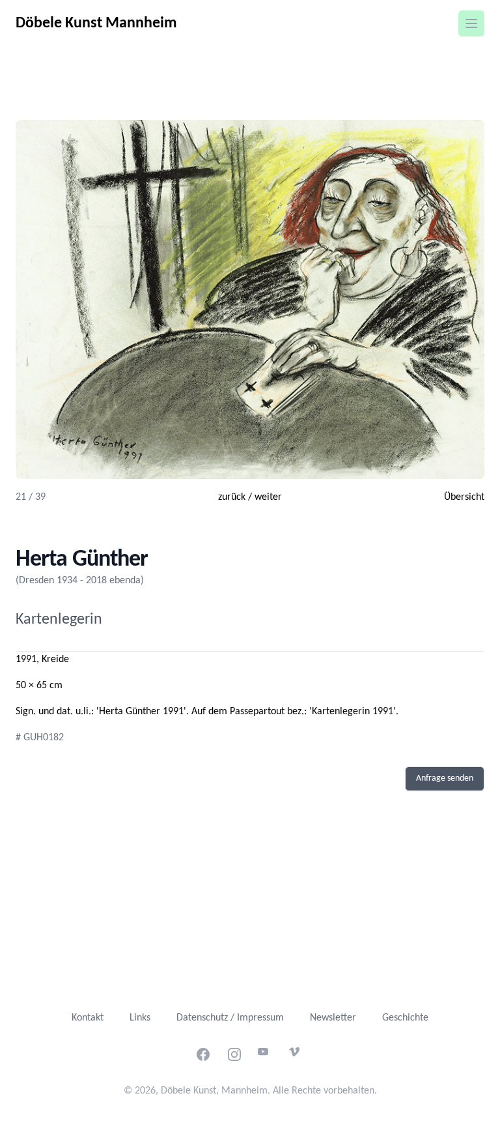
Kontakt (88, 1018)
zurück (231, 497)
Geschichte (405, 1018)
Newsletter (333, 1018)
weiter (268, 497)
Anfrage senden (444, 778)
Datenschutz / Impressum (230, 1018)
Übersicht (464, 497)
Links (140, 1018)
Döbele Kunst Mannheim (96, 23)
